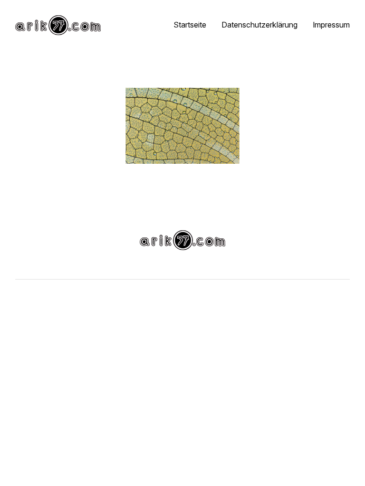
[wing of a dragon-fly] (182, 126)
